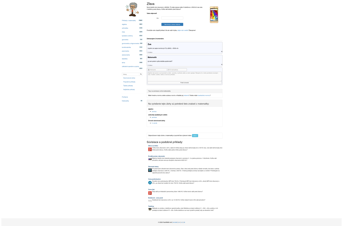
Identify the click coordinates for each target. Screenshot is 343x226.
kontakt (175, 222)
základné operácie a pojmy (132, 66)
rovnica (154, 111)
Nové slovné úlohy (129, 78)
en (179, 222)
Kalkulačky (132, 101)
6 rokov (150, 52)
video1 (195, 136)
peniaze (154, 117)
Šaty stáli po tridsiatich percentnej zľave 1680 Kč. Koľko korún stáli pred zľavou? (175, 190)
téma (132, 63)
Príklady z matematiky (132, 20)
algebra (132, 24)
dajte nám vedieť (183, 30)
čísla (132, 32)
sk (184, 222)
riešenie (186, 95)
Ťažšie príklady (128, 86)
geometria (132, 40)
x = (158, 18)
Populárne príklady (129, 82)
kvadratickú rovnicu (204, 95)
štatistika (132, 59)
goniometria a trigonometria (132, 43)
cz (182, 222)
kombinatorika (132, 47)
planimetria (132, 51)
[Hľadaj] (141, 74)
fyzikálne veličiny (132, 36)
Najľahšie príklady (129, 89)
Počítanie (125, 97)
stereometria (132, 55)
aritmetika (132, 28)
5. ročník (154, 123)
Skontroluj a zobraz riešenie (172, 24)
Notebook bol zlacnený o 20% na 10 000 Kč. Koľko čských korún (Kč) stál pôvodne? (176, 199)
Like (221, 51)
